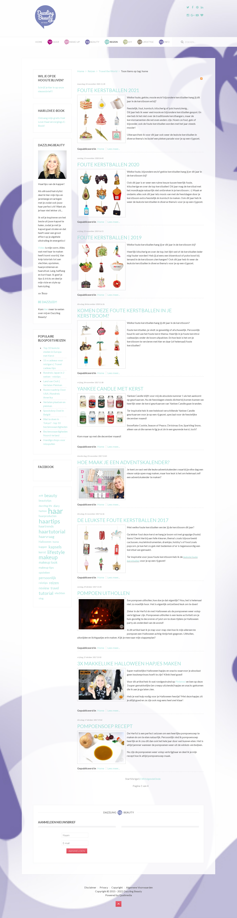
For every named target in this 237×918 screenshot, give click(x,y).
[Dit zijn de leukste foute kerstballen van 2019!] (101, 265)
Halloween (45, 541)
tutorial (46, 593)
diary (56, 506)
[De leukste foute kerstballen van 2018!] (101, 344)
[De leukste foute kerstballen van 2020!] (101, 192)
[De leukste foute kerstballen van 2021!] (101, 118)
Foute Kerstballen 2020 (108, 164)
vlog (41, 598)
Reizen (91, 71)
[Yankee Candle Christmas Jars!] (101, 409)
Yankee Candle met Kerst (110, 389)
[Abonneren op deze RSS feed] (201, 78)
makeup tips (46, 567)
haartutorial (52, 531)
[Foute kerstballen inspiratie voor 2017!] (101, 548)
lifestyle (56, 552)
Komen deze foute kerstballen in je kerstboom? (124, 313)
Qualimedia (125, 895)
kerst (42, 552)
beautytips (45, 500)
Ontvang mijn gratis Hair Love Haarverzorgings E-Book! (52, 121)
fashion (43, 510)
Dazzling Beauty (133, 891)
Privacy (104, 887)
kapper (43, 547)
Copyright (117, 887)
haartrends (46, 526)
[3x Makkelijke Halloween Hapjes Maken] (101, 684)
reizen (54, 583)
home (56, 541)
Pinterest (181, 681)
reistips (43, 583)
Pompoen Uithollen (103, 593)
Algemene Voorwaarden (139, 887)
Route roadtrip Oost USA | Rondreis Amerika (54, 393)
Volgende (149, 778)
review (44, 588)
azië (41, 495)
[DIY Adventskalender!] (101, 483)
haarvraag (46, 536)
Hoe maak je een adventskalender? (123, 462)
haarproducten (47, 516)
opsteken (44, 572)
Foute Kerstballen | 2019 (109, 237)
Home (38, 41)
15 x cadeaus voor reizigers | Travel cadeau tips (53, 364)
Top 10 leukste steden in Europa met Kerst (52, 351)
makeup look (48, 562)
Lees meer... (113, 148)
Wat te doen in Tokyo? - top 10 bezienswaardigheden (55, 423)
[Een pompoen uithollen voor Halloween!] (101, 613)
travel (54, 588)
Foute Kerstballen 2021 (108, 90)
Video (41, 247)
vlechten (60, 593)
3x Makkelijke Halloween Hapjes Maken (129, 663)
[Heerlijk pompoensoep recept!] (101, 746)
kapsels (55, 546)
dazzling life (45, 505)
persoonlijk (47, 578)
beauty (50, 495)
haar (55, 510)
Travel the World (108, 71)
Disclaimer (90, 887)
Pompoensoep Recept (105, 726)
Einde (157, 778)
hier (46, 309)
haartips (49, 521)
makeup (48, 557)
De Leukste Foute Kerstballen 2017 (122, 520)
